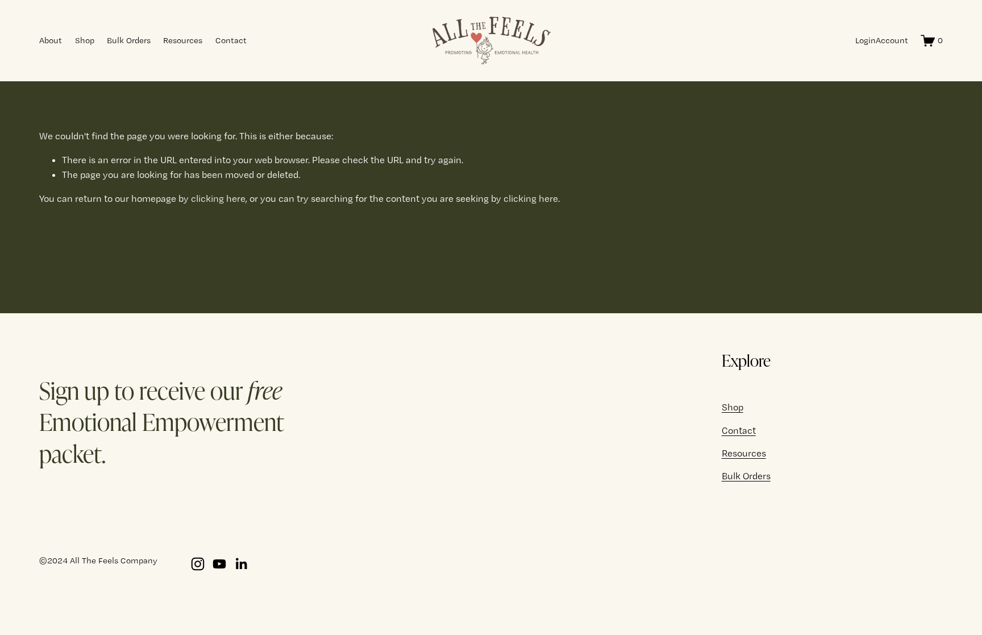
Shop (84, 40)
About (50, 40)
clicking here (218, 198)
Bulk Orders (129, 40)
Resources (182, 40)
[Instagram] (198, 564)
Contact (231, 40)
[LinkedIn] (241, 564)
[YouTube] (219, 564)
